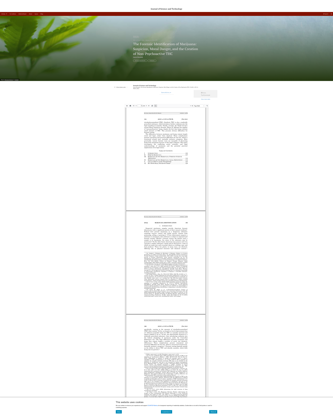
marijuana (152, 60)
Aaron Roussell (138, 57)
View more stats (205, 99)
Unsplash (17, 79)
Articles (3, 14)
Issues (36, 14)
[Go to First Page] (134, 106)
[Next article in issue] (127, 87)
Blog (41, 14)
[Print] (130, 105)
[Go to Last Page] (149, 106)
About (30, 14)
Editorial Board (22, 14)
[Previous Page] (136, 106)
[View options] (126, 105)
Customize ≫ (167, 412)
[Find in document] (207, 105)
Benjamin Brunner (9, 79)
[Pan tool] (152, 105)
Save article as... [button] (166, 92)
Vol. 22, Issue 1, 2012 (138, 40)
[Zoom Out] (191, 106)
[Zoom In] (192, 106)
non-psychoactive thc (140, 60)
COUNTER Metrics (153, 405)
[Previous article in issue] (115, 87)
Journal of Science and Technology (144, 85)
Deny (119, 412)
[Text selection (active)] (155, 105)
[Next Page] (146, 106)
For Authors (13, 14)
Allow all (214, 412)
